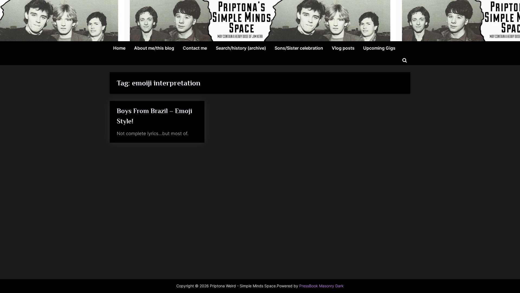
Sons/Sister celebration (299, 48)
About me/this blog (154, 48)
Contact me (195, 48)
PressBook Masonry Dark (321, 286)
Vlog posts (343, 48)
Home (119, 48)
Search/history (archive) (241, 48)
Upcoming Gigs (379, 48)
